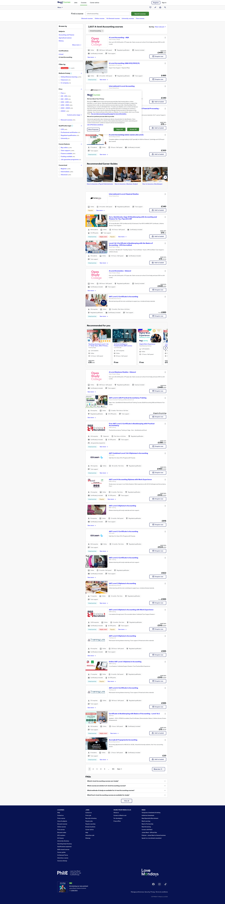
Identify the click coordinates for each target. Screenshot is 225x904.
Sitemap (87, 838)
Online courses (99, 18)
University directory (63, 841)
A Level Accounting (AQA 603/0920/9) (124, 63)
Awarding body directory (64, 844)
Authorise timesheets (148, 815)
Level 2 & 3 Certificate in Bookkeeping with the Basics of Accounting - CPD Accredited (131, 244)
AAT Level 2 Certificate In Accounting (123, 558)
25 (158, 769)
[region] (113, 112)
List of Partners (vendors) (95, 125)
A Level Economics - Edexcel (120, 271)
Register (156, 3)
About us (116, 812)
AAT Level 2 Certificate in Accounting (123, 297)
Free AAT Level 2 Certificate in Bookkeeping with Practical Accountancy (131, 425)
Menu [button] (59, 7)
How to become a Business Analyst (126, 184)
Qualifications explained (64, 846)
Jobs (75, 3)
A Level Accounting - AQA (119, 37)
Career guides (61, 852)
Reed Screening (146, 827)
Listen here (74, 890)
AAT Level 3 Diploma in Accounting (122, 583)
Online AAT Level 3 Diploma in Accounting (125, 662)
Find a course (77, 13)
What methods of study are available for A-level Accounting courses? (110, 790)
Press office (117, 821)
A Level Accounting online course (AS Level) (126, 135)
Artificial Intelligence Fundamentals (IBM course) (123, 345)
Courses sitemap (62, 861)
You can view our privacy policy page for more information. (109, 114)
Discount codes (61, 832)
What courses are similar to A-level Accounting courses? (106, 786)
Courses (83, 3)
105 (113, 769)
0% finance (60, 838)
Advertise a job (89, 835)
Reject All (119, 129)
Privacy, (153, 892)
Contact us (60, 815)
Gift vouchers (61, 835)
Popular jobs (89, 821)
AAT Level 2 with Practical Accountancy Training (127, 398)
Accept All (133, 129)
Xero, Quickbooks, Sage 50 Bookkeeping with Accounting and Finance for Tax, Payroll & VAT (133, 218)
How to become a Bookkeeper (152, 184)
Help (58, 812)
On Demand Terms (62, 855)
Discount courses (87, 18)
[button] (165, 177)
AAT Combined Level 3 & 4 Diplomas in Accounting (128, 453)
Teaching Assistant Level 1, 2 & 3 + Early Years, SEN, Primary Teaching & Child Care (98, 345)
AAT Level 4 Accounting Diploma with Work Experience (130, 479)
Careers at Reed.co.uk (120, 815)
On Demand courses (113, 18)
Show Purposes (93, 129)
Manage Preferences (137, 892)
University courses (128, 18)
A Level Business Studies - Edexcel (122, 372)
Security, (147, 892)
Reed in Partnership (147, 824)
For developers (118, 818)
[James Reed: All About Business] (62, 887)
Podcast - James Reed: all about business (154, 835)
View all (126, 801)
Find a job (88, 815)
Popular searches (90, 824)
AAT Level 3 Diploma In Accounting (122, 506)
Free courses (140, 18)
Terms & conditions (162, 892)
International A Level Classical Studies (124, 194)
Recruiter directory (91, 818)
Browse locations (90, 827)
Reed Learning (146, 821)
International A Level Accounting (122, 86)
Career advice (94, 3)
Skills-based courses (63, 849)
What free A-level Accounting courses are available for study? (108, 795)
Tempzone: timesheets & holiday (151, 812)
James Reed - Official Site (149, 832)
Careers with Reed (147, 829)
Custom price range (73, 115)
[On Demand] (96, 139)
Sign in (164, 3)
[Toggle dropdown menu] (165, 37)
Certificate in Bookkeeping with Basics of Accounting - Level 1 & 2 (134, 714)
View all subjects (62, 821)
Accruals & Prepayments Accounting (123, 740)
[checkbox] (66, 35)
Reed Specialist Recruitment (150, 818)
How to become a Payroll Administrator (100, 184)
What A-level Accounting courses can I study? (103, 781)
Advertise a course (62, 858)
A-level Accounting (95, 31)
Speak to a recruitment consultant (151, 838)
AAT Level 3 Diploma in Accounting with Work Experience (131, 610)
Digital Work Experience (147, 344)
